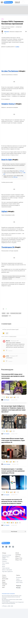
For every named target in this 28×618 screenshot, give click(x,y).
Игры (8, 313)
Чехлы (3, 564)
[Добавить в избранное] (2, 33)
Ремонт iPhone (19, 582)
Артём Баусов (6, 399)
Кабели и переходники (7, 569)
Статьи (4, 575)
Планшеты (4, 561)
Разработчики (19, 580)
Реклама (18, 587)
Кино (3, 587)
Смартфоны (4, 559)
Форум (3, 582)
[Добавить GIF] (7, 333)
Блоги (3, 580)
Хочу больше (14, 531)
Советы (18, 575)
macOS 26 (18, 554)
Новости (4, 577)
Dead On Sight (6, 159)
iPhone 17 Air (18, 560)
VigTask (4, 211)
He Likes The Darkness (9, 71)
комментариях (12, 336)
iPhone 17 (17, 556)
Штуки (3, 566)
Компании (4, 584)
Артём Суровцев (6, 464)
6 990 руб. (15, 177)
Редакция (18, 585)
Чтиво (3, 585)
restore (3, 313)
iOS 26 (17, 553)
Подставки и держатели (7, 571)
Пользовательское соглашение (8, 593)
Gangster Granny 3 (8, 104)
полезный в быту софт (15, 313)
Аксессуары (5, 578)
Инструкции (18, 577)
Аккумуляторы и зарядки (5, 557)
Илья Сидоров (6, 433)
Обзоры (4, 553)
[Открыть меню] (2, 2)
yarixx (7, 356)
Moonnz (8, 340)
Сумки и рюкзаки (5, 568)
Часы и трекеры (5, 563)
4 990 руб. (21, 171)
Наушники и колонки (6, 555)
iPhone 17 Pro (18, 558)
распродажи (5, 315)
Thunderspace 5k (7, 247)
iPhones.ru (5, 606)
